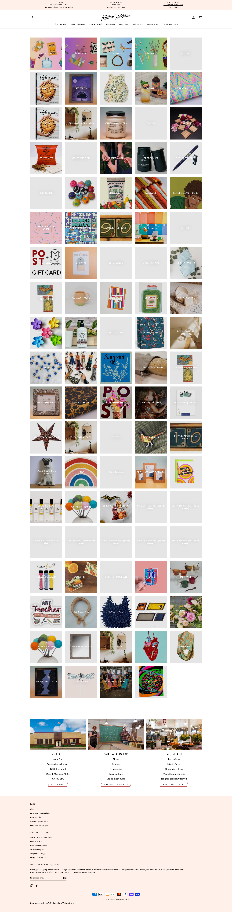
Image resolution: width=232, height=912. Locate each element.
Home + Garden (60, 24)
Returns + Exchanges (39, 825)
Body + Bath (123, 24)
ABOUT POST (58, 784)
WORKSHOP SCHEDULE (116, 784)
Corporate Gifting (37, 854)
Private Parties (36, 842)
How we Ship (35, 817)
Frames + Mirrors (78, 24)
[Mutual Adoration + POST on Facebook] (36, 885)
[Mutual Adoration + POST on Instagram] (31, 885)
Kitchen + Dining (95, 24)
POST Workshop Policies (40, 813)
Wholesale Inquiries (38, 846)
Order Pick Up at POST (39, 821)
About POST (35, 809)
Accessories (137, 24)
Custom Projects (37, 850)
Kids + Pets (110, 24)
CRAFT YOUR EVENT (174, 784)
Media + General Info (38, 858)
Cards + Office (153, 24)
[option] (58, 5)
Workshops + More (170, 24)
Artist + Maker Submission (41, 838)
